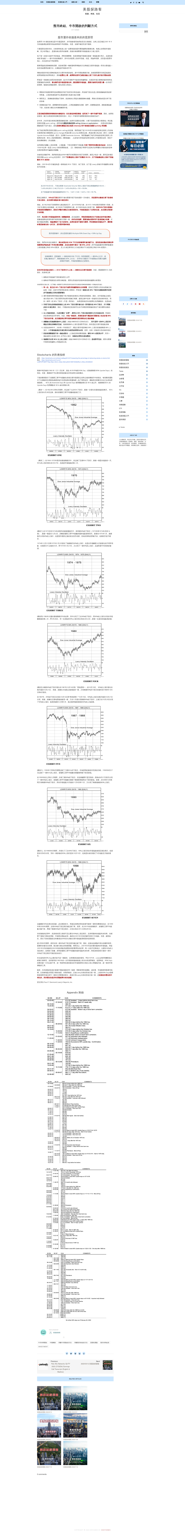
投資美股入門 (124, 416)
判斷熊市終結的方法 (80, 1342)
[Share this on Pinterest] (75, 1353)
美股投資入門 (62, 2)
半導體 (121, 397)
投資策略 (122, 412)
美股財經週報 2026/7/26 (134, 320)
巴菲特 (121, 393)
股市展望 (122, 419)
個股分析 (74, 2)
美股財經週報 (50, 2)
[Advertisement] (133, 67)
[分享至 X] (71, 1353)
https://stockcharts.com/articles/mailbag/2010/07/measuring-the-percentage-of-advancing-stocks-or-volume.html (76, 358)
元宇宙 (121, 386)
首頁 (41, 2)
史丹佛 (121, 382)
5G (120, 390)
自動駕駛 (122, 404)
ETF (120, 408)
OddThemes (106, 1530)
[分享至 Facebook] (66, 1353)
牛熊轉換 (53, 1342)
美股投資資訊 (124, 367)
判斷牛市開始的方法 (65, 1342)
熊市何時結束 (104, 1342)
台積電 (121, 378)
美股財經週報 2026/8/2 (134, 331)
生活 (90, 2)
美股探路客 (92, 9)
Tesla (121, 371)
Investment (43, 1346)
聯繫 (97, 2)
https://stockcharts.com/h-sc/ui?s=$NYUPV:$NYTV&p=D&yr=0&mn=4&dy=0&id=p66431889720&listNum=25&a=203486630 (65, 361)
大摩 (120, 401)
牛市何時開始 (42, 1342)
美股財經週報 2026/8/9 (134, 342)
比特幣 (121, 375)
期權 (83, 2)
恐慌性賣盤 (94, 1342)
